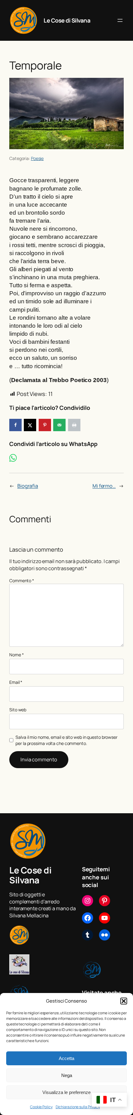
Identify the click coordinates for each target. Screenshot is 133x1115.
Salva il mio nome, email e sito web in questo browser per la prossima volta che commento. (66, 740)
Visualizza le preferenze (66, 1092)
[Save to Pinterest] (45, 425)
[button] (124, 1001)
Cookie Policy (41, 1106)
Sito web (17, 710)
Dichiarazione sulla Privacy (78, 1106)
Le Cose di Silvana (67, 20)
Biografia (27, 485)
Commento (21, 580)
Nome (16, 655)
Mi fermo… (104, 485)
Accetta (66, 1058)
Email (15, 682)
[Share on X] (30, 425)
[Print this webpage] (74, 425)
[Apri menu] (120, 20)
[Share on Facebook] (15, 425)
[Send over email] (59, 425)
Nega (66, 1075)
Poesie (37, 158)
